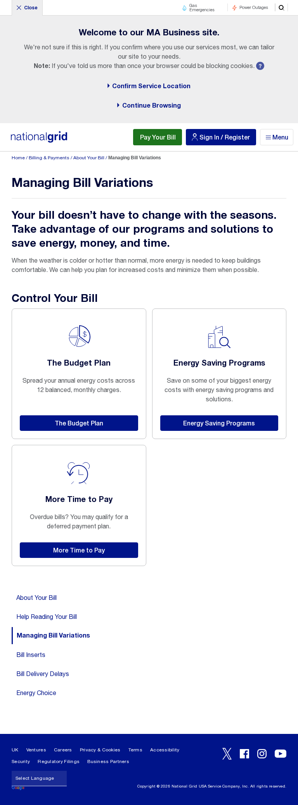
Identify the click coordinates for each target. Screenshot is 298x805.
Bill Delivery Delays (42, 673)
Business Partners (108, 761)
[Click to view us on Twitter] (227, 754)
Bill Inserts (30, 654)
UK (15, 750)
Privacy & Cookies (100, 750)
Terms (135, 750)
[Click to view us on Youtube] (280, 754)
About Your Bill (88, 157)
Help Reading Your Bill (46, 616)
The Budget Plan (79, 423)
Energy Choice (36, 692)
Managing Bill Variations (53, 636)
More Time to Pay (79, 550)
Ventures (36, 750)
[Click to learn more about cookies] (260, 66)
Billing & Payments (49, 157)
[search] (281, 7)
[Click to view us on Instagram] (262, 754)
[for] (38, 141)
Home (18, 157)
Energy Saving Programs (219, 423)
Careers (63, 750)
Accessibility (165, 750)
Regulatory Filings (59, 761)
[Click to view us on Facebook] (244, 754)
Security (21, 761)
